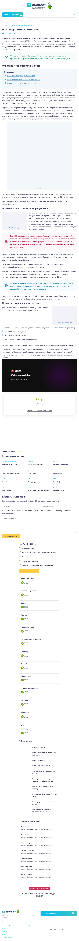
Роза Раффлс (58, 482)
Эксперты (4, 931)
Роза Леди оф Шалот (65, 322)
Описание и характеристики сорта (21, 76)
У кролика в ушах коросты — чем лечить (44, 795)
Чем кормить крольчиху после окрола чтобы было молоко (43, 780)
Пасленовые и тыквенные (9, 461)
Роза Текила (57, 473)
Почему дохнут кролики (30, 561)
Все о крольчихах (28, 557)
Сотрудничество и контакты (9, 922)
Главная (6, 25)
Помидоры (30, 461)
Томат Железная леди (36, 464)
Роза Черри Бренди (60, 464)
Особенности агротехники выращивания (23, 80)
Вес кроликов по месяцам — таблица (42, 787)
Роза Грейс (6, 482)
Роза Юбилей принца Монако (38, 490)
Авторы (4, 934)
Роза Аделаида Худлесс (11, 473)
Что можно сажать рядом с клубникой (39, 829)
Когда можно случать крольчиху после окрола (39, 552)
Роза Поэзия (6, 490)
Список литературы (7, 937)
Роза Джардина (33, 482)
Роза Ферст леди (14, 228)
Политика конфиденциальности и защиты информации (16, 925)
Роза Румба (32, 473)
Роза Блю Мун (58, 490)
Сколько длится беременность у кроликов (37, 565)
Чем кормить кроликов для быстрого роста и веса (42, 811)
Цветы (13, 25)
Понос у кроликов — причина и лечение (43, 803)
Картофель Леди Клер (10, 464)
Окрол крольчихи (28, 548)
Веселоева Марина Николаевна (39, 411)
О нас (3, 928)
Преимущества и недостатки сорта (21, 83)
